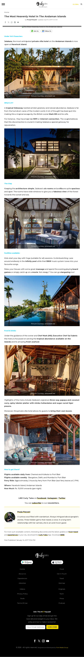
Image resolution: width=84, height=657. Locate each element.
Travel (62, 578)
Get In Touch (62, 574)
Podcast (62, 603)
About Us (22, 574)
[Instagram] (43, 641)
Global (76, 4)
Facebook (41, 498)
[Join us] (35, 31)
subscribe (36, 503)
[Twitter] (39, 641)
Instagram (52, 498)
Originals (61, 589)
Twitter (62, 498)
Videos (22, 589)
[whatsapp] (12, 22)
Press (62, 598)
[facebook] (5, 22)
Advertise (22, 583)
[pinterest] (15, 22)
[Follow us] (47, 31)
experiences (13, 535)
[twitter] (8, 22)
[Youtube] (47, 641)
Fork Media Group (62, 647)
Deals (22, 598)
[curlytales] (42, 558)
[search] (81, 4)
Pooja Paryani (32, 20)
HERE (62, 535)
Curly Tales (43, 535)
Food (62, 569)
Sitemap (62, 583)
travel (75, 532)
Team (62, 594)
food (70, 532)
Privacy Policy (22, 594)
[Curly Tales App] (27, 562)
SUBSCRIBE (52, 627)
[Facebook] (34, 641)
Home (6, 12)
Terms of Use (22, 603)
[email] (18, 22)
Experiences (22, 578)
